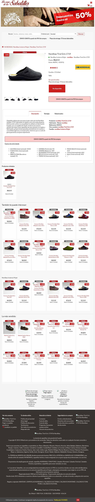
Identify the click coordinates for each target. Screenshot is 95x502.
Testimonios (24, 425)
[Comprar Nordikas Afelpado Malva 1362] (83, 254)
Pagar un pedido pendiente (7, 424)
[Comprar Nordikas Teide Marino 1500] (54, 222)
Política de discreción (27, 423)
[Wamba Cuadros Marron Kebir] (24, 333)
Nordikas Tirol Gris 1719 (38, 47)
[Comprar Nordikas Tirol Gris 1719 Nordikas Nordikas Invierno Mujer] (9, 182)
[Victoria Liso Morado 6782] (68, 356)
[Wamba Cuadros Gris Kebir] (9, 333)
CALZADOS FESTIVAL (50, 484)
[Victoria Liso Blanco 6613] (83, 356)
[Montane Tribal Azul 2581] (9, 356)
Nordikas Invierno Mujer (21, 47)
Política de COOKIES (60, 500)
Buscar (10, 34)
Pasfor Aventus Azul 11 (53, 358)
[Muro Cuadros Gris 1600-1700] (24, 356)
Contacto (42, 419)
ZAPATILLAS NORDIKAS (35, 482)
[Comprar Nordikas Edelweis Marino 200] (54, 254)
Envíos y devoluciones (65, 419)
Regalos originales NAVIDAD (16, 482)
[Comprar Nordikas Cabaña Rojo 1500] (83, 222)
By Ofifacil (32, 493)
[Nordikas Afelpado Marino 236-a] (39, 326)
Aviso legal (24, 421)
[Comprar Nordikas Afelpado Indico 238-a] (39, 222)
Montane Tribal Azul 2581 (9, 358)
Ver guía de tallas (54, 80)
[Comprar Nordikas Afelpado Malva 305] (24, 222)
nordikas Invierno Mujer (62, 129)
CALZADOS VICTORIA (51, 482)
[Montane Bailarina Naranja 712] (83, 326)
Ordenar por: (45, 34)
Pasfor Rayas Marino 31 (68, 326)
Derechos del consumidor (66, 421)
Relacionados (59, 113)
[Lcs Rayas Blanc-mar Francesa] (39, 356)
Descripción (35, 113)
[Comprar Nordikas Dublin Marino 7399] (39, 246)
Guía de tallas (43, 421)
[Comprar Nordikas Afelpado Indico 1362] (68, 222)
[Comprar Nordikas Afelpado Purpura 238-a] (9, 254)
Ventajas (47, 113)
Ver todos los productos (28, 427)
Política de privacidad (27, 419)
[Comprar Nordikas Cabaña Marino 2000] (9, 215)
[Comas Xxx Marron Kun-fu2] (54, 324)
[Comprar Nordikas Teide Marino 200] (24, 254)
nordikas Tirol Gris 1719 (63, 121)
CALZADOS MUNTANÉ (67, 482)
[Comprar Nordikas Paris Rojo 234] (9, 294)
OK (78, 500)
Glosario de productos (46, 429)
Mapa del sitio (25, 429)
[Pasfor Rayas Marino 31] (68, 324)
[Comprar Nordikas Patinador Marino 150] (24, 294)
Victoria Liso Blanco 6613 (83, 358)
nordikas (70, 57)
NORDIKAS (8, 47)
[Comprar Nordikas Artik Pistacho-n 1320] (68, 254)
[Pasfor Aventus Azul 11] (54, 356)
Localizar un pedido (10, 427)
